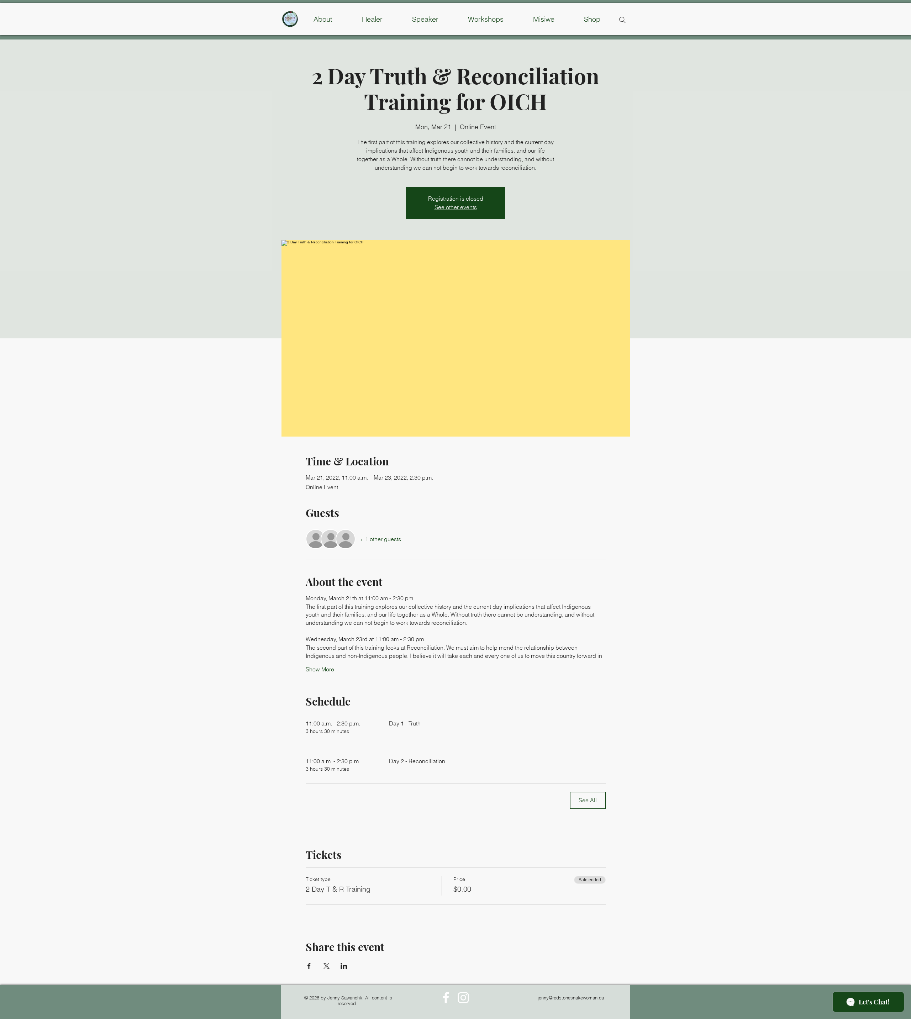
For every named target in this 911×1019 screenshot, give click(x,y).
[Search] (622, 19)
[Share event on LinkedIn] (344, 966)
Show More (320, 669)
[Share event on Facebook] (309, 966)
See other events (456, 207)
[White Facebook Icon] (445, 997)
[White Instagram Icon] (463, 997)
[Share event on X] (326, 966)
